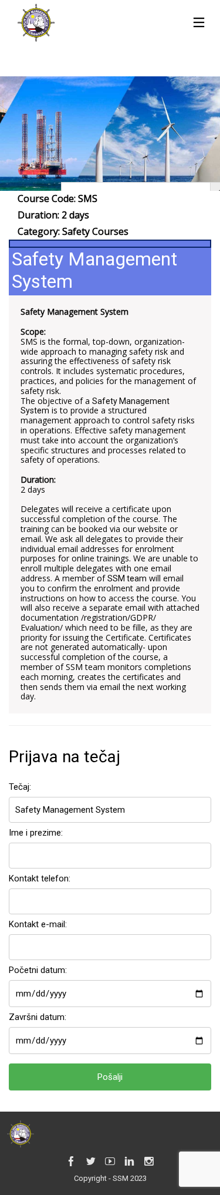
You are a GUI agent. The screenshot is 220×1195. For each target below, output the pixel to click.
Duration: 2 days (53, 214)
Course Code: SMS (57, 198)
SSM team (127, 578)
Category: (73, 231)
